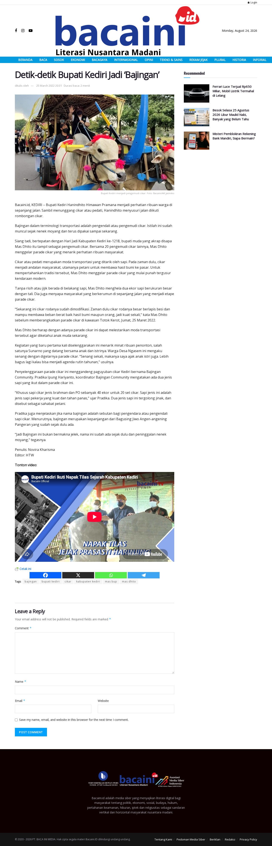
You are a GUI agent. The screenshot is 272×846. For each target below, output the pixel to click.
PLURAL (220, 60)
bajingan (31, 581)
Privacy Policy (248, 839)
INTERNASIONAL (126, 60)
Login (253, 2)
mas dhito (129, 581)
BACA (43, 60)
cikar (68, 581)
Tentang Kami (163, 839)
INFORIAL (259, 60)
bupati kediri (51, 581)
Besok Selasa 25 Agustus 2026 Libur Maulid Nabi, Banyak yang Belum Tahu (230, 114)
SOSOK (59, 60)
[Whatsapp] (111, 575)
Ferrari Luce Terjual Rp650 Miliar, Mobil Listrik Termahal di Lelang (233, 91)
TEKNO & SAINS (171, 60)
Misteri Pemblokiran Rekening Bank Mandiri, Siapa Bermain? (234, 136)
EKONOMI (78, 60)
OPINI (149, 60)
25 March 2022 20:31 (49, 85)
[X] (78, 575)
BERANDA (25, 60)
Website (103, 701)
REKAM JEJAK (198, 60)
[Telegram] (144, 575)
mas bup (111, 581)
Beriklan (215, 839)
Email (20, 701)
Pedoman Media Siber (191, 839)
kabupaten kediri (88, 581)
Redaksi (230, 839)
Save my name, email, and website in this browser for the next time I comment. (74, 720)
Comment (23, 628)
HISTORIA (239, 60)
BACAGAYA (99, 60)
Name (20, 682)
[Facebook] (45, 575)
